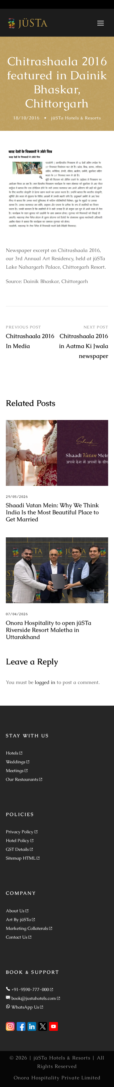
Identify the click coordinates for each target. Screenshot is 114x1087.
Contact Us (16, 937)
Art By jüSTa (18, 919)
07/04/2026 (17, 614)
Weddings (15, 761)
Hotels (12, 753)
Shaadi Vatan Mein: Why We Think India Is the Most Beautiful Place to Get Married (52, 512)
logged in (45, 682)
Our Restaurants (22, 779)
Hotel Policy (17, 840)
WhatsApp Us (25, 1007)
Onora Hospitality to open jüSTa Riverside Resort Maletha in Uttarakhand (48, 630)
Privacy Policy (19, 831)
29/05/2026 (17, 496)
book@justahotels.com (33, 998)
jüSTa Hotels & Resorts (76, 118)
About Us (15, 910)
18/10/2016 (26, 118)
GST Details (17, 849)
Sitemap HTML (20, 858)
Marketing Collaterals (27, 928)
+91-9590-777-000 (30, 989)
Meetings (14, 770)
